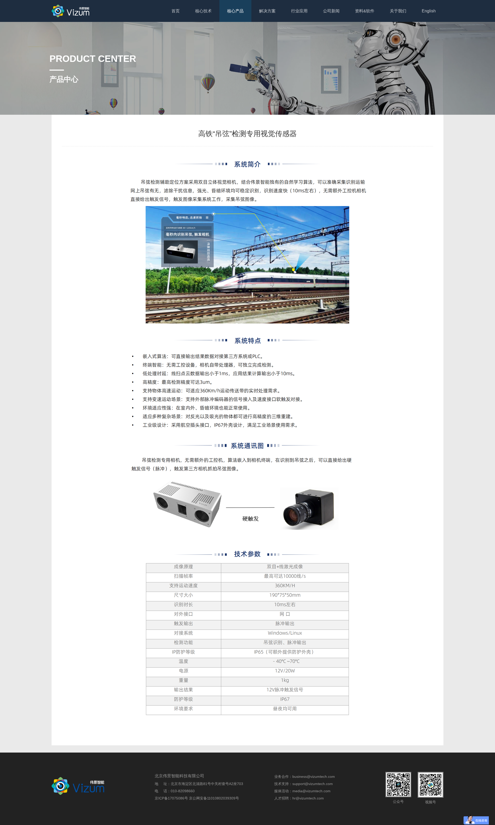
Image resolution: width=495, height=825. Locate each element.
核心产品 (235, 11)
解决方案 (267, 11)
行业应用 (299, 11)
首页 (175, 11)
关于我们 (398, 11)
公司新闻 (331, 11)
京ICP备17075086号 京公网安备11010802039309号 (197, 798)
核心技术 (203, 11)
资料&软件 (364, 11)
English (429, 11)
